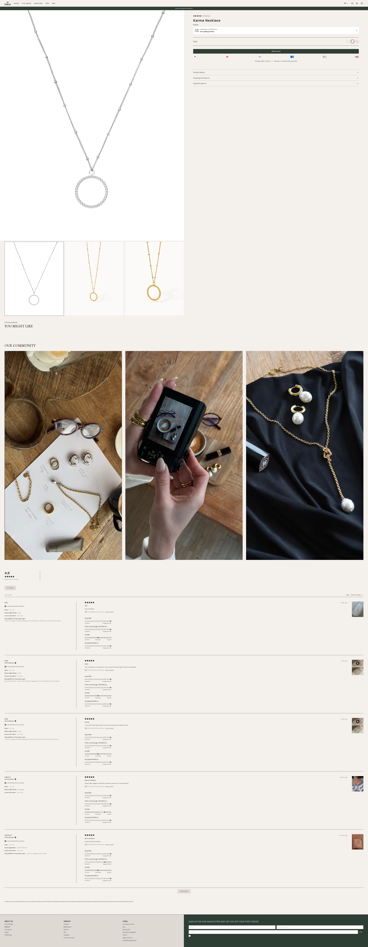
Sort (348, 595)
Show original (109, 612)
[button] (201, 16)
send (360, 932)
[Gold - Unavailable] (348, 41)
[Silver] (352, 41)
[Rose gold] (357, 41)
